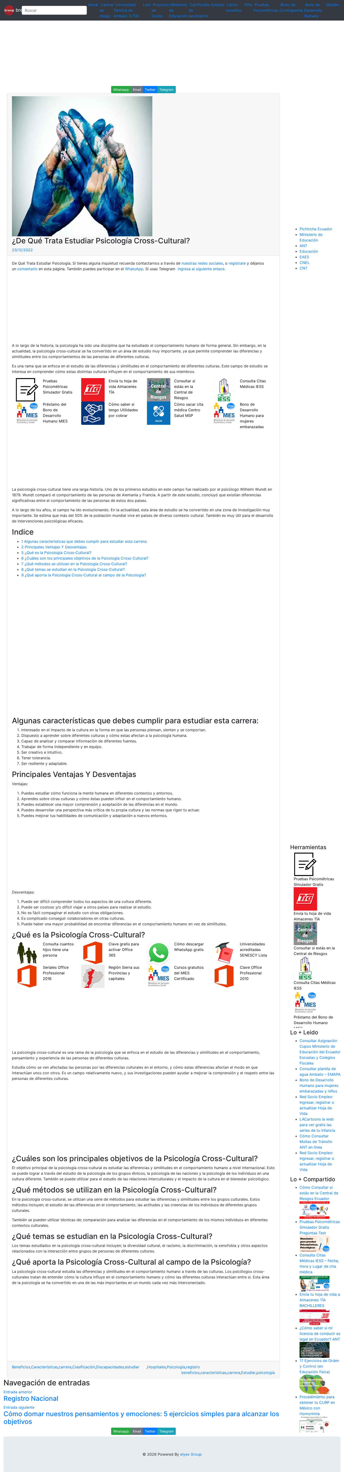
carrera (65, 1367)
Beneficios (21, 1367)
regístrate (236, 263)
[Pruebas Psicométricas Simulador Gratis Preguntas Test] (314, 1243)
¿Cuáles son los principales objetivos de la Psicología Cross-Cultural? (84, 558)
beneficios (190, 1372)
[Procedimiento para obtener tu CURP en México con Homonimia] (314, 1424)
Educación (309, 251)
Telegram (166, 90)
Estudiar (248, 1372)
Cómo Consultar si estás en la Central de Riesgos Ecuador (319, 1193)
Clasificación (83, 1367)
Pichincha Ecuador (316, 229)
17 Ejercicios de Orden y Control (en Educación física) (319, 1366)
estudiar (135, 1367)
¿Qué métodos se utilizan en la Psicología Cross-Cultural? (74, 563)
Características (44, 1367)
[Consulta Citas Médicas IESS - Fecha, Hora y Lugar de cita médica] (314, 1282)
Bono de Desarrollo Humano (313, 10)
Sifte (248, 4)
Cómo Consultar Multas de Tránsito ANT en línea (316, 1141)
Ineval (93, 4)
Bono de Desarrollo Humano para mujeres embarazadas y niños (319, 1085)
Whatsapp (121, 90)
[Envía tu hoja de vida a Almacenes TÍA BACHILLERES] (314, 1316)
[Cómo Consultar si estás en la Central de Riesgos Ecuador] (314, 1209)
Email (137, 90)
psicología (265, 1372)
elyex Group (191, 1454)
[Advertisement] (140, 53)
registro (193, 1367)
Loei (146, 4)
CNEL (305, 262)
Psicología (176, 1367)
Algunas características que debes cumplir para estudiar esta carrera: (84, 541)
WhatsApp (134, 268)
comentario (26, 268)
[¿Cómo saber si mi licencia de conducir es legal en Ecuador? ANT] (314, 1349)
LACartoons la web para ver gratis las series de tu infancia (317, 1125)
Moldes (332, 4)
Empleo (217, 4)
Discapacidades (110, 1367)
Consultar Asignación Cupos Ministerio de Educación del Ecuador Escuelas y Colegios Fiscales (320, 1051)
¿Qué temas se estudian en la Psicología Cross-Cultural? (73, 569)
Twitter (150, 90)
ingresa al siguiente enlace (200, 268)
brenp (16, 10)
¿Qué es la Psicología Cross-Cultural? (56, 552)
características (214, 1372)
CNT (303, 268)
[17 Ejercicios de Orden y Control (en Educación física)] (314, 1384)
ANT (303, 245)
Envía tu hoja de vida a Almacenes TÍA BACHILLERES (320, 1300)
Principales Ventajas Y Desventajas (54, 547)
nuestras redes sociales (202, 263)
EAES (304, 257)
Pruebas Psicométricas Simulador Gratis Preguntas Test (320, 1227)
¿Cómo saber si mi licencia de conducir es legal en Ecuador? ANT (320, 1333)
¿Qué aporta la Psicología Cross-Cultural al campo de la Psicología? (83, 575)
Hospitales (156, 1367)
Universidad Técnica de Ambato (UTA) (126, 10)
